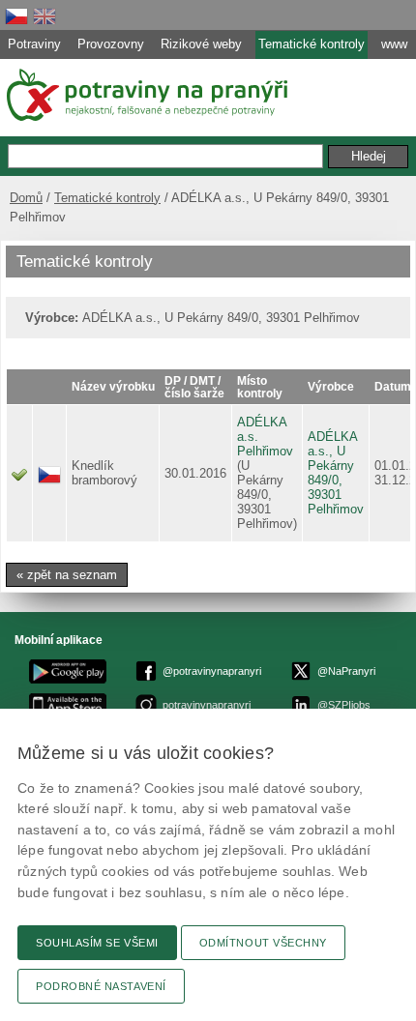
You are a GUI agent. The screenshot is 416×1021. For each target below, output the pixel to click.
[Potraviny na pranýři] (145, 95)
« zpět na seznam (66, 575)
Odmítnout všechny (263, 942)
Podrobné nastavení (101, 986)
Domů (26, 197)
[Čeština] (16, 16)
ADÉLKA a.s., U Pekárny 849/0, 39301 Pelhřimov (336, 472)
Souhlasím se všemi (97, 942)
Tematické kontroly (107, 197)
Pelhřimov (265, 451)
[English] (44, 16)
